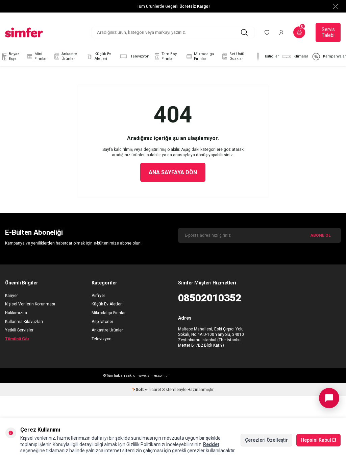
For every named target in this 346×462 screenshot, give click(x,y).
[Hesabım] (281, 32)
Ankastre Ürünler (69, 56)
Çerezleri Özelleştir (266, 440)
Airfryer (98, 295)
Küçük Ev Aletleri (103, 56)
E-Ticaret (153, 389)
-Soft (138, 389)
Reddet (211, 444)
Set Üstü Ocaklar (236, 56)
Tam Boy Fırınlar (169, 56)
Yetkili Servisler (19, 330)
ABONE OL (320, 235)
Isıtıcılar (272, 56)
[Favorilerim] (267, 32)
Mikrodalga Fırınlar (204, 56)
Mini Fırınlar (40, 56)
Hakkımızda (16, 312)
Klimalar (301, 56)
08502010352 (209, 298)
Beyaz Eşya (14, 56)
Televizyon (139, 56)
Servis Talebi (328, 32)
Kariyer (11, 295)
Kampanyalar (334, 56)
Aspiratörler (102, 321)
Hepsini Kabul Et (318, 440)
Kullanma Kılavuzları (24, 321)
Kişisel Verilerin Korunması (30, 304)
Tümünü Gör (17, 339)
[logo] (24, 32)
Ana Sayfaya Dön (173, 172)
